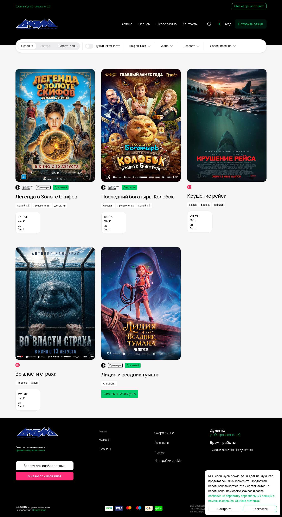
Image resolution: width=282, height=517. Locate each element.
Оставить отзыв (250, 24)
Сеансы (105, 449)
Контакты (161, 442)
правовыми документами (30, 450)
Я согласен (260, 509)
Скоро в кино (164, 433)
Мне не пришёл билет (249, 6)
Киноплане (39, 510)
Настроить (224, 509)
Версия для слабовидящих (44, 465)
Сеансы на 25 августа (120, 394)
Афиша (104, 439)
